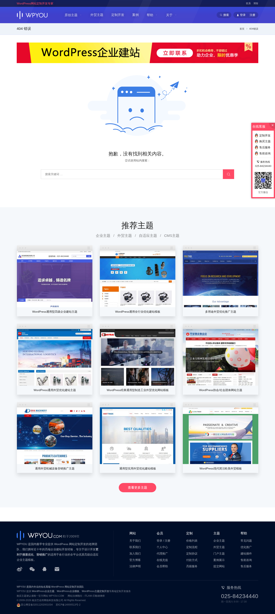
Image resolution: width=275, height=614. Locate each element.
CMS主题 (171, 236)
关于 (169, 15)
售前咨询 (246, 560)
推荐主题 (137, 225)
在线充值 (162, 560)
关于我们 (135, 540)
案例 (135, 15)
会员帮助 (162, 566)
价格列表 (191, 540)
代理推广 (162, 553)
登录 (159, 540)
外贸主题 (96, 15)
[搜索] (228, 174)
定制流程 (191, 547)
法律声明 (135, 566)
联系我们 (135, 547)
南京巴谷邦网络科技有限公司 (47, 600)
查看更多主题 (137, 487)
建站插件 (246, 553)
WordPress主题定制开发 (95, 591)
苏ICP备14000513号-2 (68, 604)
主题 (216, 533)
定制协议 (191, 553)
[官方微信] (32, 569)
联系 (248, 3)
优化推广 (246, 547)
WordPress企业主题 (43, 591)
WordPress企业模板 (68, 591)
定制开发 (117, 15)
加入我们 (135, 553)
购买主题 (265, 141)
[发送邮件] (57, 569)
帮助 (150, 15)
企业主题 (103, 236)
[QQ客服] (44, 569)
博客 (255, 3)
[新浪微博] (19, 569)
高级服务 (191, 566)
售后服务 (246, 566)
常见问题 (246, 540)
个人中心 (162, 547)
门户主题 (219, 553)
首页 (242, 28)
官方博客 (135, 560)
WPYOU (21, 586)
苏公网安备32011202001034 (37, 604)
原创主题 (71, 15)
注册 (167, 540)
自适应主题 (148, 236)
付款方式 (191, 560)
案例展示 (219, 560)
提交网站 (219, 566)
